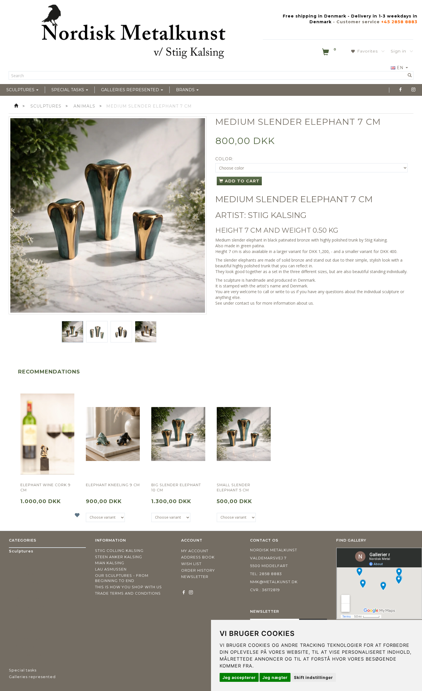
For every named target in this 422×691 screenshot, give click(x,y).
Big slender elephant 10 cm (176, 487)
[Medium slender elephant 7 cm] (108, 215)
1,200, (324, 251)
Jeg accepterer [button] (239, 677)
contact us (245, 303)
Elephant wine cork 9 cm (45, 487)
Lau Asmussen (111, 569)
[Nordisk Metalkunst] (133, 33)
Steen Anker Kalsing (118, 557)
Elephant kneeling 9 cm (113, 485)
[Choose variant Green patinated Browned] (105, 517)
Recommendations (49, 372)
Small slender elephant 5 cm (233, 487)
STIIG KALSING (277, 215)
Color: (224, 158)
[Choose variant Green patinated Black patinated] (170, 517)
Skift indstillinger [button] (313, 677)
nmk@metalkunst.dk (274, 582)
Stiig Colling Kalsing (119, 550)
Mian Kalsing (109, 563)
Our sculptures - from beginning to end (121, 578)
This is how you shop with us (128, 587)
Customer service (358, 21)
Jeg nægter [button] (275, 677)
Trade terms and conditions (128, 593)
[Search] (410, 75)
